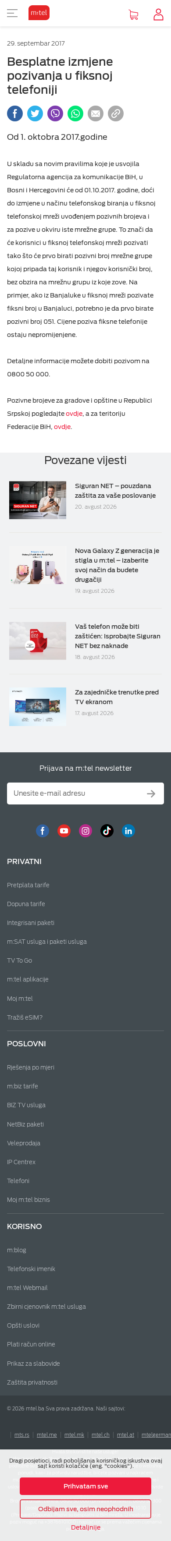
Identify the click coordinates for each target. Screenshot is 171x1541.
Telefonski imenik (31, 1269)
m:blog (16, 1250)
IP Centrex (21, 1162)
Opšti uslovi (23, 1325)
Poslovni (26, 1044)
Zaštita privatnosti (32, 1382)
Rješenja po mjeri (30, 1067)
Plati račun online (31, 1344)
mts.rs (21, 1435)
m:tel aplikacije (28, 979)
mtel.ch (101, 1435)
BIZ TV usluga (26, 1105)
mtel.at (125, 1435)
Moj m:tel (20, 998)
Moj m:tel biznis (28, 1200)
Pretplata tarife (28, 885)
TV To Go (19, 960)
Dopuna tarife (26, 904)
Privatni (24, 861)
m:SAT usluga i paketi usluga (47, 942)
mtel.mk (74, 1435)
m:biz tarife (22, 1086)
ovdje (74, 413)
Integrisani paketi (30, 923)
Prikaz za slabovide (33, 1363)
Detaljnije (85, 1527)
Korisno (24, 1226)
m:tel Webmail (27, 1288)
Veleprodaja (23, 1143)
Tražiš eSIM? (25, 1017)
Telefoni (18, 1181)
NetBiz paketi (25, 1124)
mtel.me (47, 1435)
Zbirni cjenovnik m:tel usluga (46, 1307)
